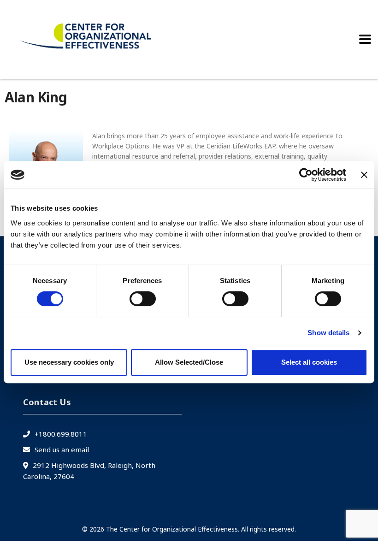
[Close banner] (364, 174)
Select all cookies (309, 362)
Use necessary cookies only (69, 362)
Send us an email (62, 449)
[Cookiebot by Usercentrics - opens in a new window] (306, 175)
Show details (328, 333)
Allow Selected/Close (189, 362)
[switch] (143, 298)
